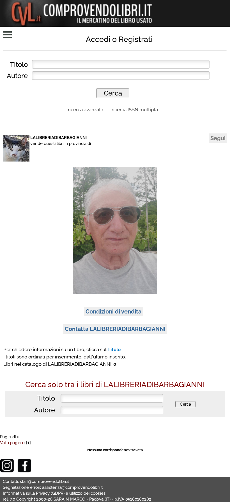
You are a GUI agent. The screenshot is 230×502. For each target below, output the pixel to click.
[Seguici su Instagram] (7, 471)
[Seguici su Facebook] (24, 471)
